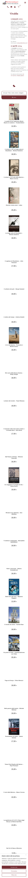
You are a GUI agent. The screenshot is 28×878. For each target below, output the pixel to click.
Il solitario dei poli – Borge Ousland (14, 289)
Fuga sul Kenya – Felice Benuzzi (14, 680)
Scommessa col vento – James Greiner (14, 737)
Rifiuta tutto (14, 875)
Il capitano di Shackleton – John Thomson (14, 261)
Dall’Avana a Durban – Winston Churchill (14, 457)
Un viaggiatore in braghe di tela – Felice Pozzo (14, 485)
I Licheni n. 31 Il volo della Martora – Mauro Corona (14, 178)
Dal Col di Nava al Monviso (14, 848)
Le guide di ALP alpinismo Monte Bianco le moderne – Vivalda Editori (14, 122)
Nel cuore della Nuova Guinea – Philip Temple (14, 373)
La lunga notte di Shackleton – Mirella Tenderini (14, 233)
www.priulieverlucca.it (22, 43)
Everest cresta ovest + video (14, 205)
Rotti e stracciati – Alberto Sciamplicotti (14, 569)
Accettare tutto (14, 867)
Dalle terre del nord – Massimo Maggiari (14, 597)
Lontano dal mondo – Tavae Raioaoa (14, 401)
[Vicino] (26, 855)
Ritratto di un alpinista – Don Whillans (14, 513)
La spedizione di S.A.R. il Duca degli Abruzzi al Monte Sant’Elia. (14, 821)
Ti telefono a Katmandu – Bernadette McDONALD (14, 541)
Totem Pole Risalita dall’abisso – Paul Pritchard (14, 765)
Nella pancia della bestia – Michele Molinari (14, 709)
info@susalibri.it (20, 75)
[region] (14, 866)
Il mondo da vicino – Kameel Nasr (14, 624)
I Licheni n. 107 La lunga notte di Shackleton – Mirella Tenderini (14, 150)
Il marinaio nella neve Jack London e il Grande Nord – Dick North (14, 429)
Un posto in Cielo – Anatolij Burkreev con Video (14, 653)
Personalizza (14, 871)
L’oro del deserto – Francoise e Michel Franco (14, 345)
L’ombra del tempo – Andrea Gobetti (14, 317)
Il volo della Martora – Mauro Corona (14, 792)
